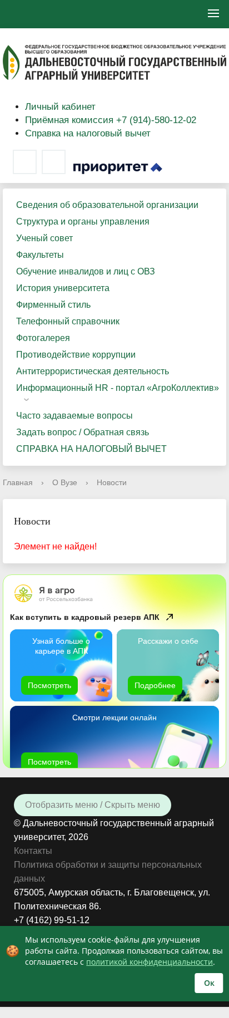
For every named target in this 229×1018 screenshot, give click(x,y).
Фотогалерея (43, 338)
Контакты (33, 851)
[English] (21, 14)
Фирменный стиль (53, 304)
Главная (18, 482)
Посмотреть (49, 685)
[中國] (52, 14)
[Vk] (25, 162)
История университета (62, 288)
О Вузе (64, 482)
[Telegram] (54, 162)
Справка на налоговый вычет (88, 133)
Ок (209, 983)
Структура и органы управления (83, 221)
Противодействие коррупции (76, 354)
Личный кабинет (60, 106)
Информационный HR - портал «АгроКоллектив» (117, 388)
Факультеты (40, 254)
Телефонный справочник (68, 321)
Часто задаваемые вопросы (74, 415)
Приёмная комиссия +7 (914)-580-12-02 (110, 120)
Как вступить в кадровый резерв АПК (85, 617)
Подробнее (155, 685)
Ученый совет (44, 238)
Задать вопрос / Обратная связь (82, 432)
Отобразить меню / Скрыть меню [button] (92, 805)
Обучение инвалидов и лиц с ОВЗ (85, 271)
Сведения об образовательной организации (107, 205)
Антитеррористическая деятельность (92, 371)
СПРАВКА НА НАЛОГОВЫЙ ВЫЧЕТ (91, 449)
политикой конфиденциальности (149, 961)
